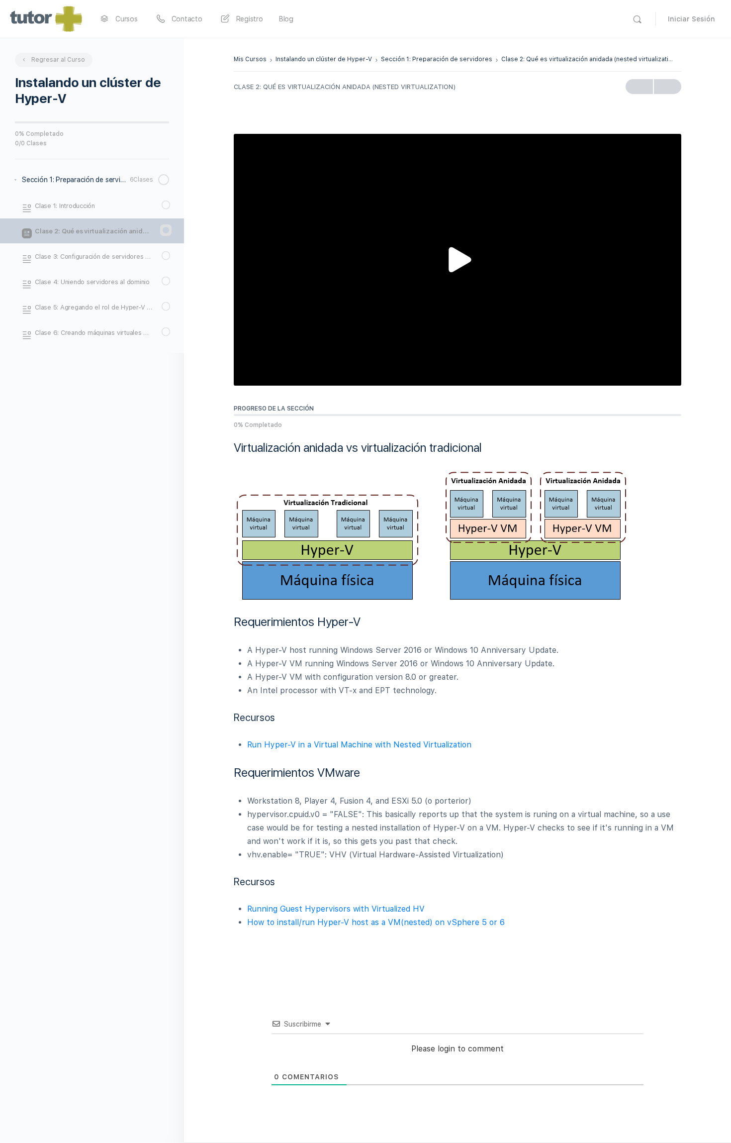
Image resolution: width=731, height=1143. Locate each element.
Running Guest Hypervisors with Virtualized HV (336, 909)
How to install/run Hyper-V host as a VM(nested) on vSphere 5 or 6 (376, 922)
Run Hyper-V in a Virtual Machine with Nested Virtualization (359, 744)
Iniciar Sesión (691, 19)
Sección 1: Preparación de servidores (436, 59)
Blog (286, 19)
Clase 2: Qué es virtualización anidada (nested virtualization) (589, 59)
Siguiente (667, 86)
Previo (639, 86)
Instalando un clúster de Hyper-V (323, 59)
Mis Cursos (250, 59)
